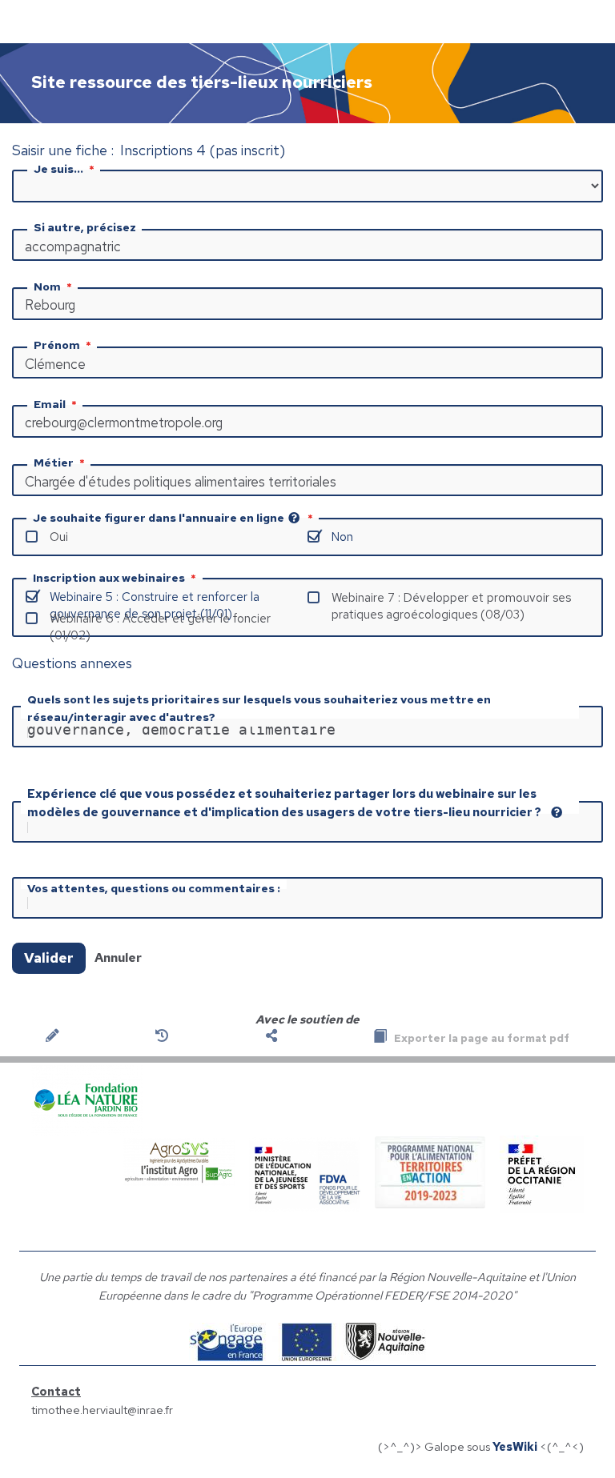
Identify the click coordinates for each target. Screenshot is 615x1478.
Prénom (57, 345)
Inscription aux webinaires (109, 578)
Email (50, 404)
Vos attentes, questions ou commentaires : (153, 888)
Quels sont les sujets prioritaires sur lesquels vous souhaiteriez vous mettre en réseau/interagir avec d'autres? (259, 708)
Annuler (118, 957)
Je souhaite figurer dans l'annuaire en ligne (158, 518)
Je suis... (58, 169)
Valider (49, 958)
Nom (47, 286)
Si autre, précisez (85, 227)
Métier (54, 462)
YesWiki (514, 1446)
